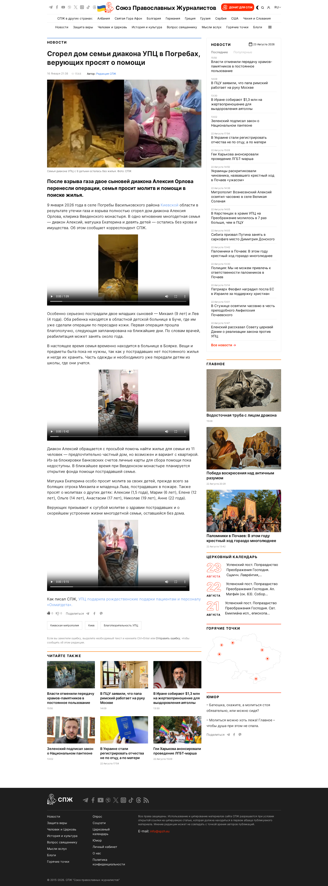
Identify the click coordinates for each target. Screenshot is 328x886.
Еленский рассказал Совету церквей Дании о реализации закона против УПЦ (242, 331)
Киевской (169, 205)
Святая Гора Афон (128, 18)
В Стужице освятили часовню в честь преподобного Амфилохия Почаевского (243, 310)
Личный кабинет (105, 847)
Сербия (220, 18)
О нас (97, 853)
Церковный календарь (232, 557)
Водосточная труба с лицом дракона (242, 415)
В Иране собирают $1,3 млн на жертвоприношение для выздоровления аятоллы (176, 698)
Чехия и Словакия (257, 18)
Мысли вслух (212, 27)
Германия (173, 18)
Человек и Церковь (112, 27)
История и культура (147, 27)
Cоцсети (99, 823)
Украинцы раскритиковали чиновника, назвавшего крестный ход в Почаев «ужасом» (242, 175)
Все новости (221, 345)
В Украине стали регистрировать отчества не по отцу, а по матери (122, 753)
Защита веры (83, 27)
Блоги (257, 27)
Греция (190, 18)
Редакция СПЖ (106, 73)
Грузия (205, 18)
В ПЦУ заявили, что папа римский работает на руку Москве (122, 698)
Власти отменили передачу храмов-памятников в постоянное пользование (70, 698)
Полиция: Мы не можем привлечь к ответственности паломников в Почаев (241, 272)
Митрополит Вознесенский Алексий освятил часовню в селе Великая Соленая (241, 196)
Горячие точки (237, 27)
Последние (219, 52)
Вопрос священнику (182, 27)
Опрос (97, 816)
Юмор (213, 697)
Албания (103, 18)
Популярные (242, 52)
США (234, 18)
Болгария (154, 18)
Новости (61, 27)
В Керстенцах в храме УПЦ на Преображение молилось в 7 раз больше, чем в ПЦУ (238, 217)
